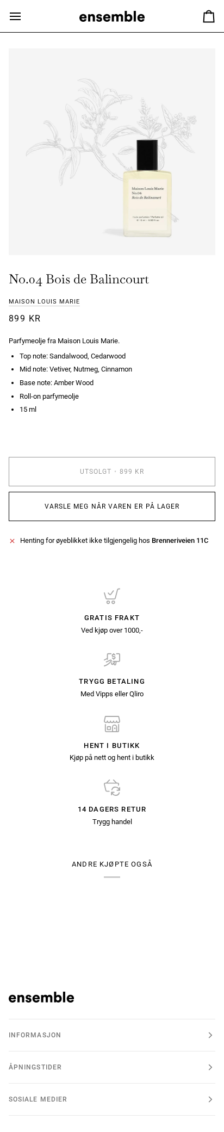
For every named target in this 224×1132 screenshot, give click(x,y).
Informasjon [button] (35, 1035)
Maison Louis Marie (44, 301)
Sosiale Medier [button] (38, 1099)
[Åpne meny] (25, 16)
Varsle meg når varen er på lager (112, 506)
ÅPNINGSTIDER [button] (35, 1067)
